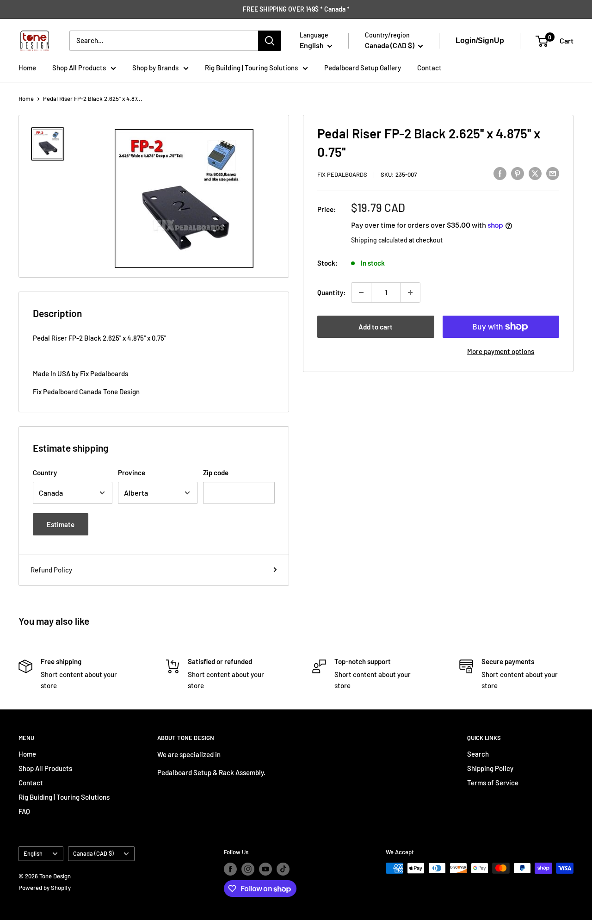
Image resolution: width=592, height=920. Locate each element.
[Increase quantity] (410, 292)
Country (45, 472)
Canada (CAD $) (93, 853)
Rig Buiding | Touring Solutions (64, 797)
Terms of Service (492, 782)
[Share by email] (552, 173)
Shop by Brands (155, 67)
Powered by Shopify (44, 887)
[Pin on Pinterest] (517, 173)
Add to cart (375, 327)
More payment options (500, 351)
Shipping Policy (490, 768)
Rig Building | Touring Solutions (251, 67)
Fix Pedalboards (342, 174)
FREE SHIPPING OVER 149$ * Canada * (296, 9)
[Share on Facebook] (499, 173)
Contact (429, 67)
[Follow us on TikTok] (283, 869)
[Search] (269, 41)
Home (27, 67)
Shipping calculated (379, 239)
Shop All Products (79, 67)
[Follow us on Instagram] (247, 869)
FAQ (24, 811)
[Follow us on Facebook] (230, 869)
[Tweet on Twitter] (535, 173)
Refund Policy (51, 570)
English (33, 853)
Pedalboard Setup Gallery (362, 67)
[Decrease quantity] (361, 292)
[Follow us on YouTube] (265, 869)
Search (478, 754)
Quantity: (331, 292)
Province (131, 472)
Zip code (215, 472)
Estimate (60, 524)
